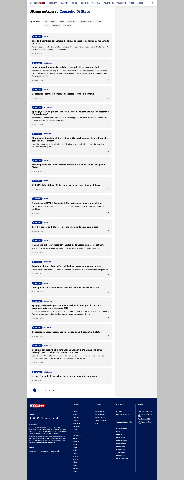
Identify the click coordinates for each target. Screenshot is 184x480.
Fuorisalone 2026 (144, 419)
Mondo (75, 414)
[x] (42, 418)
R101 (118, 432)
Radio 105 (119, 435)
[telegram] (50, 418)
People (75, 429)
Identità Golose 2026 (145, 411)
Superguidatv (120, 449)
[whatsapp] (38, 418)
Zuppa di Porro (121, 452)
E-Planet (75, 456)
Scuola (75, 465)
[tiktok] (57, 418)
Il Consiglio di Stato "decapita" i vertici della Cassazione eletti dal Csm (68, 245)
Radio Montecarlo (122, 440)
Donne (75, 438)
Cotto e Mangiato (122, 458)
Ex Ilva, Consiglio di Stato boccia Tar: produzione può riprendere (64, 376)
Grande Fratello (100, 417)
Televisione (76, 426)
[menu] (30, 3)
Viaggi (75, 447)
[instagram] (34, 418)
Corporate (32, 451)
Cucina (75, 450)
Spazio (75, 471)
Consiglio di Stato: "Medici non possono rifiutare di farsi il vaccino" (66, 287)
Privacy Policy (43, 451)
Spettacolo (76, 423)
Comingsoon (120, 446)
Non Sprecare (121, 455)
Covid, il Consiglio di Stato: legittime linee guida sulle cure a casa (65, 227)
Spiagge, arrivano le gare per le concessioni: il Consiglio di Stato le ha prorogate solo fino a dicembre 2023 (67, 306)
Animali (75, 468)
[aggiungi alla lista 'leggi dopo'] (108, 53)
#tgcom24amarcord (123, 414)
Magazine (76, 441)
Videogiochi (77, 435)
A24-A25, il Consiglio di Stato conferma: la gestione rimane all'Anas (66, 185)
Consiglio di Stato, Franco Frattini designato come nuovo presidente (66, 266)
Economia (76, 417)
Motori (75, 444)
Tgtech (75, 453)
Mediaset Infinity (122, 429)
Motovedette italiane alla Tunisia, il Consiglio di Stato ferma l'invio (66, 67)
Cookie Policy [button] (55, 451)
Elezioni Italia (99, 411)
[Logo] (39, 3)
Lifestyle (76, 432)
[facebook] (30, 418)
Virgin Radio (120, 437)
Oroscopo (119, 411)
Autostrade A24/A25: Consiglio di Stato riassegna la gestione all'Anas (67, 203)
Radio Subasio (121, 443)
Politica (75, 420)
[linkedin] (46, 418)
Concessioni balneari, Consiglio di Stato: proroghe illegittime (63, 94)
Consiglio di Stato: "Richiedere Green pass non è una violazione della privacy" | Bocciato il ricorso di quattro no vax (67, 351)
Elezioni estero (100, 414)
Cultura (75, 459)
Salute (75, 462)
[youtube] (53, 418)
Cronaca (75, 411)
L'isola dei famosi (100, 420)
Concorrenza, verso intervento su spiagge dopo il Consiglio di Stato (66, 332)
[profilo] (153, 3)
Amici (96, 423)
